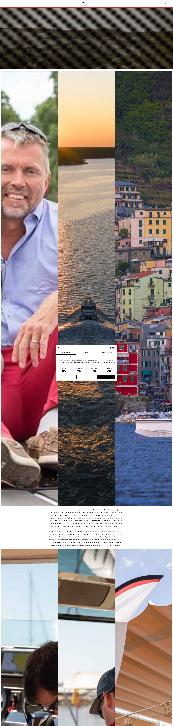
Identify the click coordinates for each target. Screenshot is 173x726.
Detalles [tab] (86, 352)
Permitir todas (106, 377)
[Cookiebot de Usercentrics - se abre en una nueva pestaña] (109, 348)
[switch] (79, 371)
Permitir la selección (86, 377)
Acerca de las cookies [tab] (107, 352)
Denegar (67, 377)
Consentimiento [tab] (66, 352)
